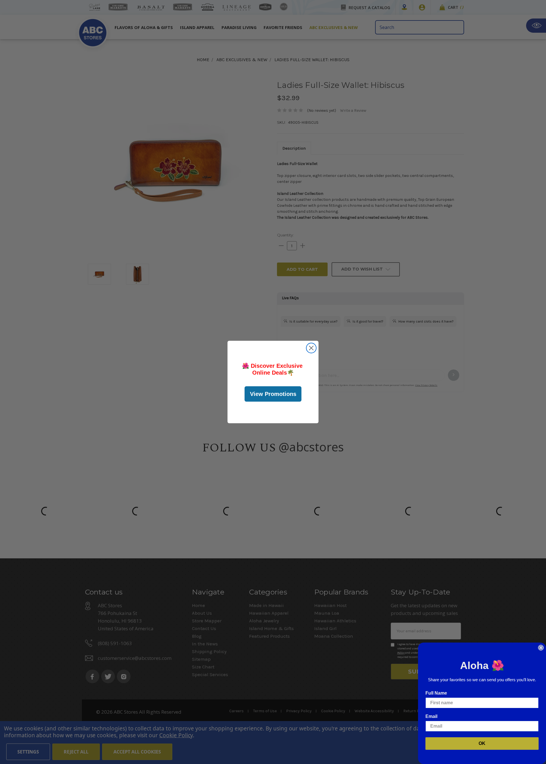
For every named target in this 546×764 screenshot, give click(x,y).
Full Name (436, 693)
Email (431, 716)
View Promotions (273, 394)
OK (482, 743)
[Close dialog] (311, 348)
